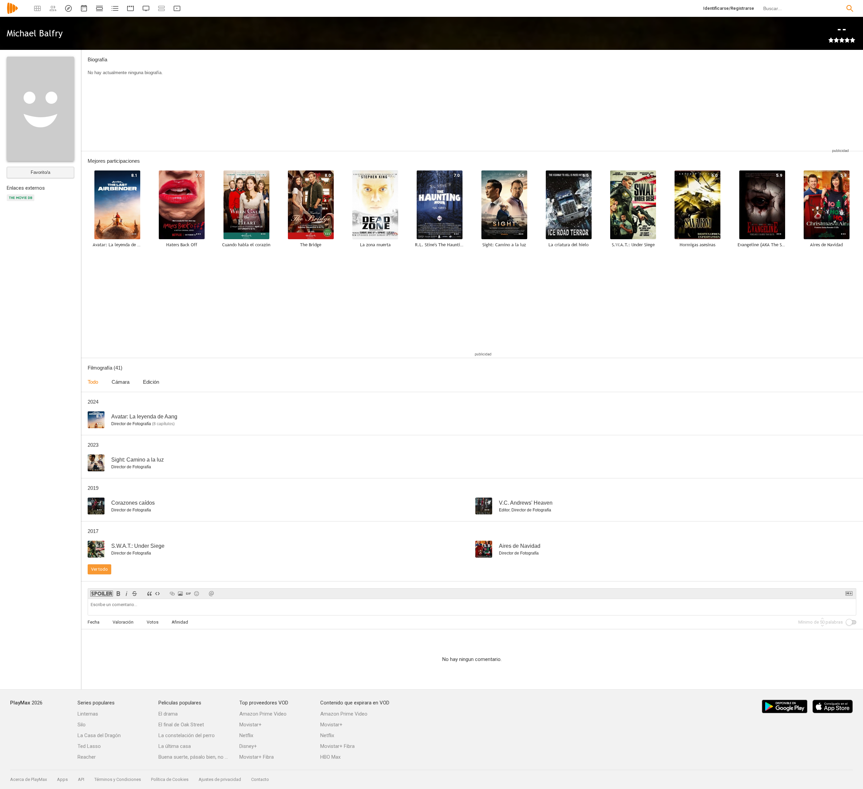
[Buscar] (850, 8)
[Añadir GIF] (188, 594)
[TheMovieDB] (21, 201)
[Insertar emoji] (196, 594)
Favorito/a (40, 172)
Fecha (93, 622)
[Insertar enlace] (172, 594)
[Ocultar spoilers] (101, 594)
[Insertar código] (157, 594)
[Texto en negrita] (118, 594)
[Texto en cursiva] (126, 594)
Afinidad (180, 622)
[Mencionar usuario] (211, 594)
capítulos (163, 423)
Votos (152, 622)
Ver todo (99, 569)
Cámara (120, 382)
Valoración (123, 622)
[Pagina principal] (12, 12)
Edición (151, 382)
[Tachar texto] (134, 594)
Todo (93, 382)
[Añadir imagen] (180, 594)
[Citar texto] (149, 594)
